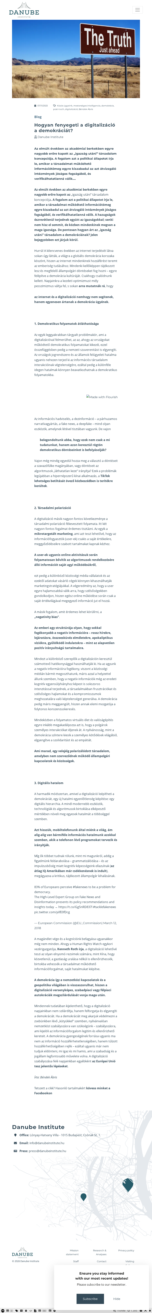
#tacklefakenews (104, 907)
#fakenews (80, 887)
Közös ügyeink (64, 105)
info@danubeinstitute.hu (46, 1143)
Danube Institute (50, 137)
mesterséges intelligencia (86, 105)
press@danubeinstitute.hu (47, 1151)
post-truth (58, 109)
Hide (116, 1299)
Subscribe (90, 1299)
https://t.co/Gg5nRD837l (75, 907)
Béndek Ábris (86, 109)
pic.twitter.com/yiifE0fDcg (52, 912)
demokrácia (107, 105)
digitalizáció (71, 109)
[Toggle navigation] (137, 9)
